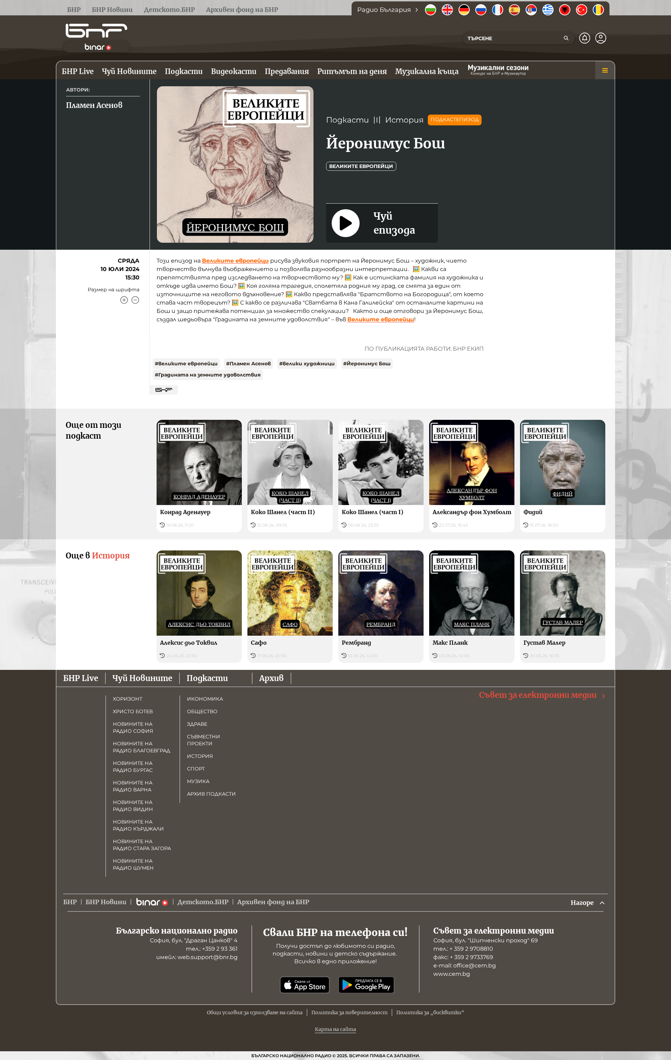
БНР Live (80, 678)
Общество (202, 711)
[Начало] (96, 31)
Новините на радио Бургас (133, 766)
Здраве (197, 724)
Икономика (205, 699)
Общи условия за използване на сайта (255, 1012)
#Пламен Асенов (248, 363)
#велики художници (307, 363)
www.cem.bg (451, 974)
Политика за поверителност (349, 1012)
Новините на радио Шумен (133, 864)
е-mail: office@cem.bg (464, 965)
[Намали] (135, 300)
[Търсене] (566, 38)
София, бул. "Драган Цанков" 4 (194, 940)
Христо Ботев (133, 711)
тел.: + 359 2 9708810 (463, 948)
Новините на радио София (133, 727)
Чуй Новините (142, 678)
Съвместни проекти (203, 740)
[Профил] (601, 38)
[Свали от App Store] (305, 985)
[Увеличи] (124, 300)
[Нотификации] (585, 38)
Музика (198, 781)
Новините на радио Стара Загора (142, 844)
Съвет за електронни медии (538, 695)
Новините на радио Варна (132, 786)
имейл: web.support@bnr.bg (197, 957)
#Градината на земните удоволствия (208, 375)
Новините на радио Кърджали (138, 825)
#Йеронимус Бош (367, 363)
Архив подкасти (211, 794)
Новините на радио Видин (133, 805)
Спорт (196, 769)
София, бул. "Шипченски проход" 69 (485, 940)
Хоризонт (127, 699)
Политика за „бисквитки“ (430, 1012)
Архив (271, 678)
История (404, 120)
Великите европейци (361, 166)
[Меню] (605, 70)
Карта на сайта (335, 1029)
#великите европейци (186, 363)
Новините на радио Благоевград (141, 747)
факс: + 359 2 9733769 (463, 957)
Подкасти (347, 120)
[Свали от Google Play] (366, 985)
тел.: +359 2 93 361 (212, 948)
